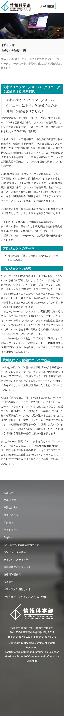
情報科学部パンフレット (17, 566)
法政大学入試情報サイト (17, 589)
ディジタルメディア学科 (17, 559)
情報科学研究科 (12, 574)
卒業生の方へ (11, 507)
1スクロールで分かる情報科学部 (22, 544)
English (8, 537)
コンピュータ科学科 (15, 552)
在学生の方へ (11, 500)
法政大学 (9, 581)
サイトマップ (11, 529)
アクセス (9, 522)
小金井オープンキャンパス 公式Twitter (25, 596)
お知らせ (9, 492)
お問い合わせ (11, 514)
